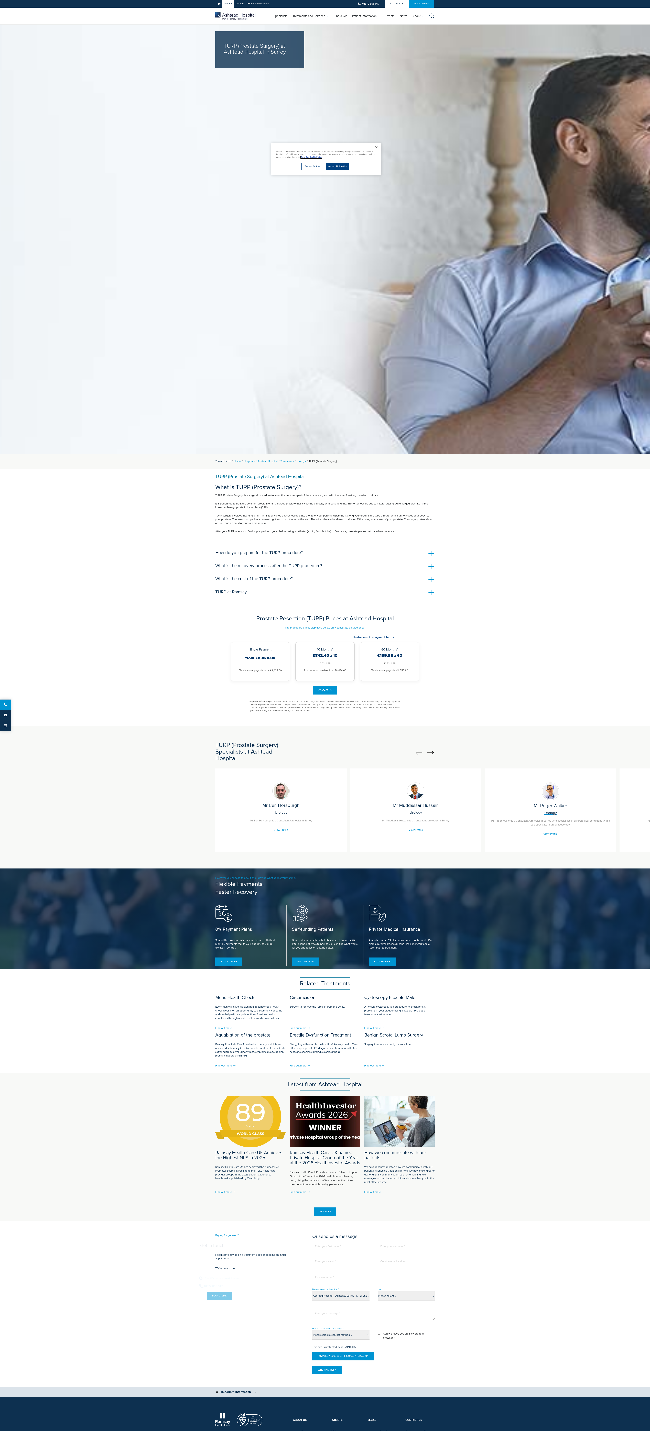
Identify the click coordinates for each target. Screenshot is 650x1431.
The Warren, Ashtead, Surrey (238, 1278)
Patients (228, 3)
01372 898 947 (371, 3)
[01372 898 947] (5, 705)
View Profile (281, 830)
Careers (240, 3)
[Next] (430, 752)
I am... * (381, 1289)
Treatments (287, 461)
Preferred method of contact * (328, 1328)
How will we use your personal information (343, 1356)
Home (237, 461)
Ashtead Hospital (267, 461)
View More (325, 1211)
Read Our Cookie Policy (311, 157)
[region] (326, 159)
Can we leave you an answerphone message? (404, 1335)
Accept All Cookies (337, 166)
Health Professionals (258, 3)
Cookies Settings (313, 166)
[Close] (376, 147)
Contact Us (397, 3)
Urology (301, 461)
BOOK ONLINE (421, 3)
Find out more (229, 961)
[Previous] (419, 752)
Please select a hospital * (325, 1289)
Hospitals (249, 461)
